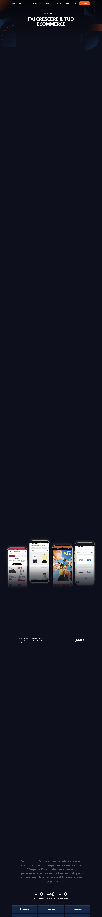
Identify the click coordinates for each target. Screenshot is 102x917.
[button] (75, 3)
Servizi (41, 3)
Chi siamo (34, 3)
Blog (67, 3)
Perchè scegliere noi (58, 3)
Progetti (48, 3)
